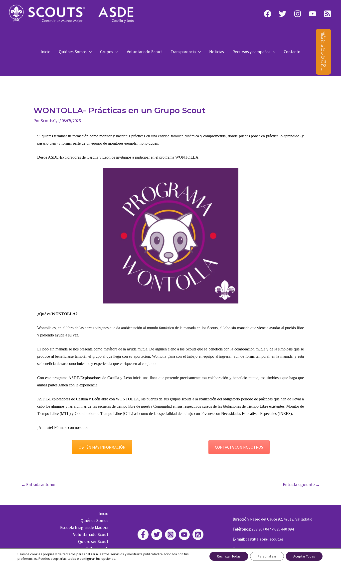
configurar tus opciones (97, 558)
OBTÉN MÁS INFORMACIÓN (102, 447)
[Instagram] (297, 13)
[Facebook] (267, 13)
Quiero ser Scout (93, 541)
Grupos (106, 51)
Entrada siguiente (301, 485)
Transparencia (183, 51)
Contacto (292, 51)
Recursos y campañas (251, 51)
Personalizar (267, 556)
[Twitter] (282, 13)
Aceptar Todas (304, 556)
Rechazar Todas (229, 556)
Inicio (45, 51)
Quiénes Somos (73, 51)
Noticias (216, 51)
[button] (89, 51)
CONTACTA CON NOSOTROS (239, 447)
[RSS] (327, 13)
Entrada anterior (38, 485)
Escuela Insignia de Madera (84, 527)
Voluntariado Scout (144, 51)
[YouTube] (312, 13)
